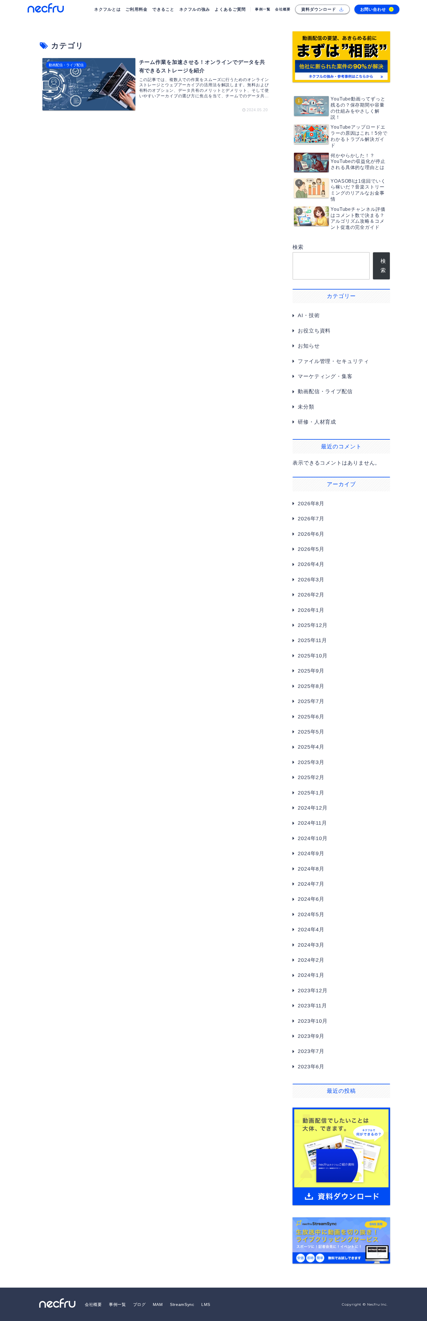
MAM (158, 1304)
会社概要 (93, 1304)
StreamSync (182, 1304)
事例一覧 (117, 1304)
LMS (205, 1304)
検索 (298, 247)
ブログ (139, 1304)
